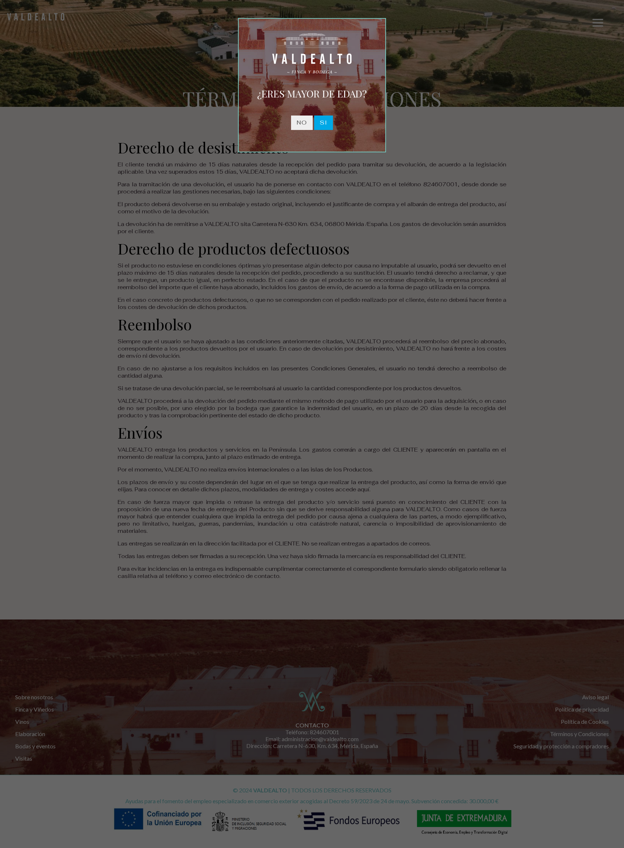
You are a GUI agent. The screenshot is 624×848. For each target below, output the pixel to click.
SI (324, 122)
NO (301, 122)
